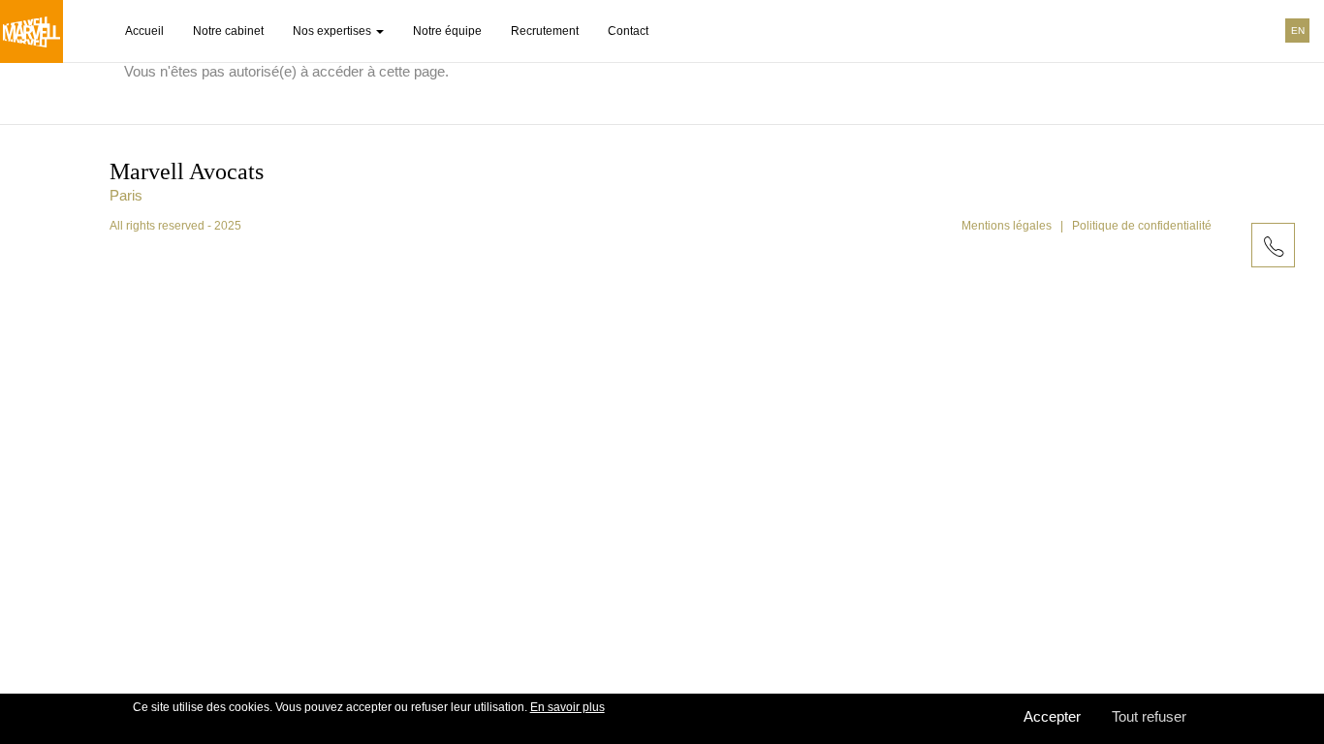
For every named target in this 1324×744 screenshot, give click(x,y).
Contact (628, 31)
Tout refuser (1149, 716)
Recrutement (545, 31)
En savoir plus (567, 707)
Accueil (144, 31)
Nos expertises (333, 31)
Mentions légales (1006, 225)
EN (1298, 30)
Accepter (1052, 716)
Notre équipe (447, 31)
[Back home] (31, 31)
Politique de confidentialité (1142, 225)
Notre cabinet (228, 31)
